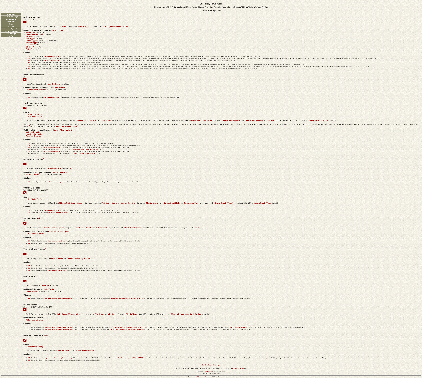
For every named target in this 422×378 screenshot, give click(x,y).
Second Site (208, 376)
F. (28, 49)
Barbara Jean (102, 228)
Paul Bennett (33, 136)
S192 (29, 68)
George (30, 32)
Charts (11, 24)
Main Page (11, 14)
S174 (29, 182)
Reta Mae (273, 120)
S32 (29, 241)
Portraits (11, 26)
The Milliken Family (35, 347)
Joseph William (83, 228)
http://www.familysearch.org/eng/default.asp (58, 298)
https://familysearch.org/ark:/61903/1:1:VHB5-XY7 (130, 358)
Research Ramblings (11, 17)
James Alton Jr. (231, 120)
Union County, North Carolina (68, 314)
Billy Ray (152, 203)
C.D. (99, 314)
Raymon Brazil (172, 203)
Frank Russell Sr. (86, 120)
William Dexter (34, 320)
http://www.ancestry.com (238, 327)
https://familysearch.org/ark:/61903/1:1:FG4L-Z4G (127, 298)
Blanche (131, 314)
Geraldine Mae (34, 90)
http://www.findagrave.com (52, 147)
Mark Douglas (34, 134)
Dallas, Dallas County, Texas (201, 120)
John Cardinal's (201, 376)
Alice (45, 285)
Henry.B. (83, 26)
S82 (29, 243)
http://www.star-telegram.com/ (57, 182)
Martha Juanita (85, 350)
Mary (30, 38)
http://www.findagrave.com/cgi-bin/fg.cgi (85, 149)
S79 (29, 147)
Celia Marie (33, 132)
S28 (29, 298)
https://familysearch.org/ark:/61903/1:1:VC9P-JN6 (130, 327)
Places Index (11, 21)
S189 (29, 66)
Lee (29, 45)
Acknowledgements (11, 29)
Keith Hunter (208, 372)
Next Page (10, 36)
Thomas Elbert (33, 34)
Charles (31, 41)
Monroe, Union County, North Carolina (186, 314)
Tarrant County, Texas (262, 203)
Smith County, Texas (133, 228)
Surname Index (11, 19)
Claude (31, 291)
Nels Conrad (109, 203)
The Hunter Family (35, 114)
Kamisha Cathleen (54, 228)
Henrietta (31, 43)
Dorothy (54, 84)
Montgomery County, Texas (115, 26)
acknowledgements (238, 368)
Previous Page (11, 34)
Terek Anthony (34, 234)
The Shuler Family (35, 116)
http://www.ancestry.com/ (52, 56)
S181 (29, 143)
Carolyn (53, 168)
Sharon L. (32, 174)
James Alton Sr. (254, 120)
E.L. (29, 47)
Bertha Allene (191, 203)
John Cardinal (230, 376)
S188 (29, 58)
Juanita (105, 120)
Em (29, 36)
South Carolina (61, 26)
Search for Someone (11, 31)
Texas (195, 228)
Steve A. (57, 258)
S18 (29, 56)
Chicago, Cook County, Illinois (70, 203)
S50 (29, 145)
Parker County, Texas (223, 203)
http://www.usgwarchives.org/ (57, 241)
